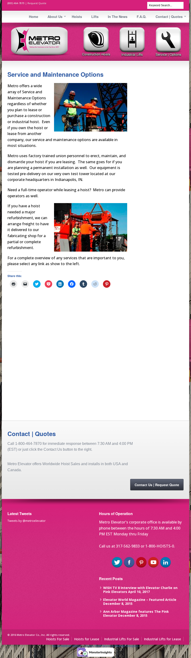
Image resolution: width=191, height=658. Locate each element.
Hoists (77, 16)
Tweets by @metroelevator (26, 521)
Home (33, 16)
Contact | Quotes (169, 16)
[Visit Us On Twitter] (117, 567)
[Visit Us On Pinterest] (141, 567)
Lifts (95, 16)
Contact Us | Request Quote (157, 484)
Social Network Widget (66, 646)
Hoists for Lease (86, 639)
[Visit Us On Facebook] (129, 567)
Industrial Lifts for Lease (162, 639)
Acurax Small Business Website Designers (112, 646)
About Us (55, 16)
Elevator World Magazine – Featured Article (139, 599)
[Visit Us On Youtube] (153, 567)
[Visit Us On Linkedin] (165, 567)
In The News (117, 16)
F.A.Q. (141, 16)
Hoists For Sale (57, 639)
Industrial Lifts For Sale (121, 639)
